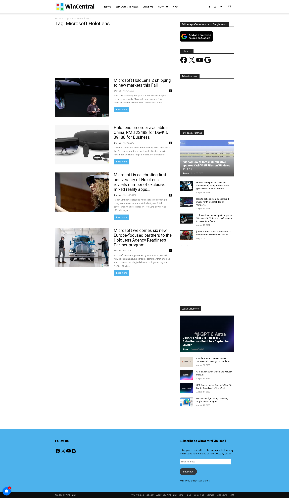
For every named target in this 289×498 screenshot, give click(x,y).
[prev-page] (182, 245)
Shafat (117, 90)
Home (58, 18)
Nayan (185, 173)
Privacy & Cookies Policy (142, 494)
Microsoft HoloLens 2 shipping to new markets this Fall (142, 83)
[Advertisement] (113, 53)
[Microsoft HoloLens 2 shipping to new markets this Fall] (82, 97)
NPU (175, 6)
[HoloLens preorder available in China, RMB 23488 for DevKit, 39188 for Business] (82, 144)
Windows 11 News (127, 6)
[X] (215, 6)
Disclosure (222, 494)
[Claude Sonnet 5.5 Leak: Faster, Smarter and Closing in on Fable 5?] (186, 362)
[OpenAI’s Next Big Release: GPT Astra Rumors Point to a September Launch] (207, 334)
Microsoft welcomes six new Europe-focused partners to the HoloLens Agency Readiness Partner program (143, 237)
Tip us (188, 494)
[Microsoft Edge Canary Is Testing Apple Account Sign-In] (186, 402)
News (107, 6)
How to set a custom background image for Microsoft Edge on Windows (212, 202)
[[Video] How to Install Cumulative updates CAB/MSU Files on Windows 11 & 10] (207, 158)
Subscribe (188, 471)
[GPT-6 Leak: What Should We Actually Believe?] (186, 375)
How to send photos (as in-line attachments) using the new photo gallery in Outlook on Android (212, 185)
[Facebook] (209, 6)
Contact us (199, 494)
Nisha (185, 349)
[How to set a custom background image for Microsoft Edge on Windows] (186, 202)
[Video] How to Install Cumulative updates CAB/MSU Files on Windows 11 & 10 (206, 165)
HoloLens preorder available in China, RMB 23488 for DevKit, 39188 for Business (142, 132)
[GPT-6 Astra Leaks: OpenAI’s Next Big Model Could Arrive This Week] (186, 388)
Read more (121, 109)
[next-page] (187, 245)
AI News (148, 6)
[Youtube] (220, 6)
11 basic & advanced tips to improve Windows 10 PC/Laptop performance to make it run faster (214, 218)
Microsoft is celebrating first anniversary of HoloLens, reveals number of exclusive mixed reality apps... (140, 182)
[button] (230, 7)
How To (163, 6)
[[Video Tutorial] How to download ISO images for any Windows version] (186, 235)
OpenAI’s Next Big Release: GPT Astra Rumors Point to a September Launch (206, 341)
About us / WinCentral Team (169, 494)
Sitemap (210, 494)
